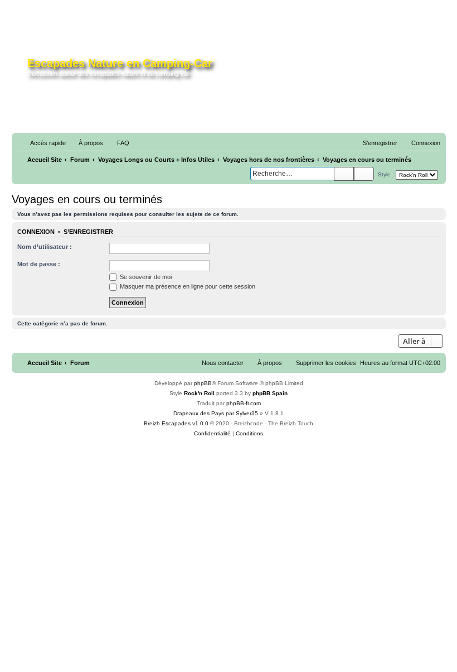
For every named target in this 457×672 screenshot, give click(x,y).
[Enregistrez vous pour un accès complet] (347, 71)
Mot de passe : (38, 264)
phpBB (203, 383)
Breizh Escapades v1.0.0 (176, 423)
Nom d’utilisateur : (44, 246)
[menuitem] (86, 143)
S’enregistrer (88, 231)
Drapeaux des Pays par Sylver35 (215, 413)
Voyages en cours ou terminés (87, 199)
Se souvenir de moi (145, 276)
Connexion (36, 231)
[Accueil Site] (20, 69)
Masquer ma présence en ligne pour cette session (186, 286)
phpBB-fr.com (243, 403)
